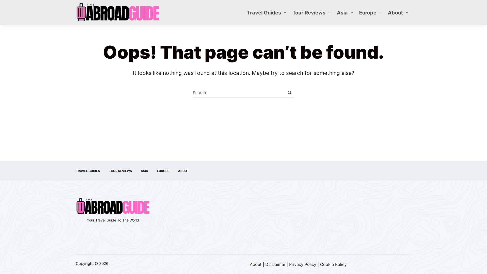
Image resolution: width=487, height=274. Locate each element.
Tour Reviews (308, 13)
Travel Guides (264, 13)
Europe (367, 13)
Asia (342, 13)
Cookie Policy (333, 264)
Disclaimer (275, 264)
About (395, 13)
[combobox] (239, 93)
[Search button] (289, 92)
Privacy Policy (302, 264)
